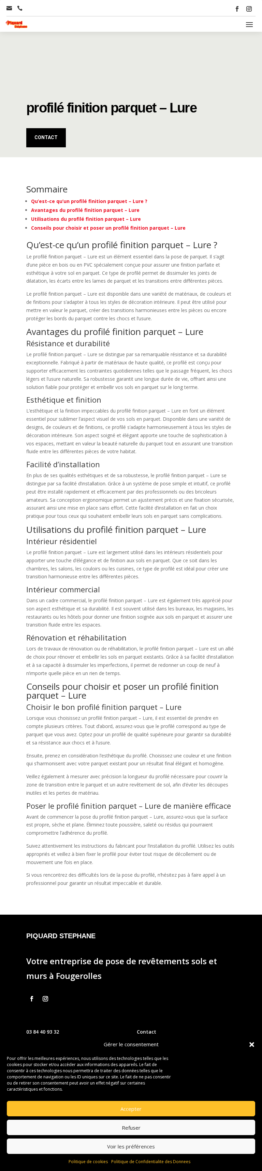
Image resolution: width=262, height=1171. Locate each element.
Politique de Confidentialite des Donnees (150, 1162)
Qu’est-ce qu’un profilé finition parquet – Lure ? (89, 201)
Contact (46, 137)
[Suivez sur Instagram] (249, 8)
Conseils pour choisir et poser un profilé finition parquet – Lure (108, 228)
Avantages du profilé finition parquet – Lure (85, 210)
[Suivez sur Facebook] (237, 8)
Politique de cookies (88, 1162)
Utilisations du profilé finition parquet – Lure (86, 219)
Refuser (131, 1127)
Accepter (131, 1108)
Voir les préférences (131, 1146)
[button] (251, 1044)
